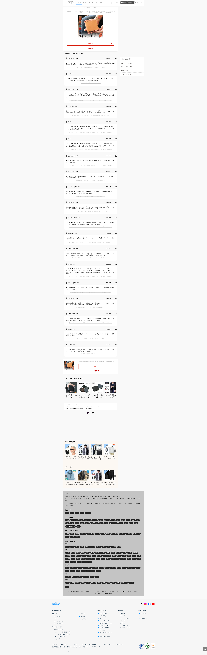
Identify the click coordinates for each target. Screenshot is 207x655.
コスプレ (67, 586)
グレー (80, 576)
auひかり (56, 619)
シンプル (67, 570)
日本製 (82, 558)
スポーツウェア (129, 533)
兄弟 (104, 582)
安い (134, 558)
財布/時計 (108, 533)
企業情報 (120, 610)
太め (84, 555)
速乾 (82, 546)
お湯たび (88, 591)
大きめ (73, 555)
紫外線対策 (135, 552)
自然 (78, 570)
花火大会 (123, 520)
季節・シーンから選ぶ (126, 63)
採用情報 (122, 623)
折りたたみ (119, 555)
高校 (67, 523)
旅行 (138, 520)
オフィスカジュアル (74, 520)
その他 (67, 536)
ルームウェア (122, 533)
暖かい (87, 552)
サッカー (131, 523)
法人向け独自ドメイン (105, 636)
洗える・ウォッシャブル (90, 546)
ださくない (130, 552)
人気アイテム (107, 2)
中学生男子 (77, 582)
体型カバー (93, 558)
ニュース (122, 620)
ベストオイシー (105, 591)
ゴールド (96, 576)
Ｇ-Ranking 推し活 (108, 593)
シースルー (80, 567)
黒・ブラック (74, 576)
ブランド (122, 616)
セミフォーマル (87, 520)
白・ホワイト (68, 576)
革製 (129, 567)
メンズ (79, 2)
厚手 (124, 555)
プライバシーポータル (108, 644)
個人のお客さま (56, 610)
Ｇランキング (71, 591)
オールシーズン (88, 512)
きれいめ (82, 570)
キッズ (84, 2)
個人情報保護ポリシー (95, 644)
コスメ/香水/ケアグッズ (75, 536)
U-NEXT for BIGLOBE (60, 636)
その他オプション (58, 639)
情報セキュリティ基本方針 (74, 647)
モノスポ (112, 591)
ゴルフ (126, 523)
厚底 (108, 558)
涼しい (92, 552)
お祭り (118, 520)
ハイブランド (123, 558)
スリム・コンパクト (107, 555)
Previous (66, 388)
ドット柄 (119, 567)
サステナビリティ (124, 618)
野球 (136, 523)
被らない (113, 552)
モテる (112, 558)
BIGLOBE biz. (103, 613)
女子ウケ (117, 558)
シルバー (92, 576)
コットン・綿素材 (87, 567)
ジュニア (67, 582)
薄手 (129, 555)
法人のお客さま (101, 610)
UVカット (67, 546)
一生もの (129, 558)
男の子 (108, 582)
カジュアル (72, 570)
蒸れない (78, 552)
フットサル (121, 523)
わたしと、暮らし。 (96, 591)
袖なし (73, 558)
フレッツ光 (102, 618)
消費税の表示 (63, 644)
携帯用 (113, 555)
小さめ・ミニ (78, 555)
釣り (78, 526)
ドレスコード (94, 520)
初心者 (82, 582)
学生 (118, 582)
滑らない (73, 552)
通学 (82, 523)
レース (123, 567)
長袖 (139, 555)
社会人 (113, 582)
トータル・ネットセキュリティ (62, 634)
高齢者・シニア (124, 582)
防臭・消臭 (98, 546)
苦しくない (67, 552)
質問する (123, 2)
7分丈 (78, 558)
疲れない (82, 552)
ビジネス (67, 520)
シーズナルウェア (136, 533)
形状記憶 (119, 546)
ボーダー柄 (101, 567)
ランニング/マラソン (113, 523)
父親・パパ (93, 582)
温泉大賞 (83, 616)
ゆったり (89, 555)
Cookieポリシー (120, 644)
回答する (130, 2)
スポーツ (101, 523)
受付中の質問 (99, 2)
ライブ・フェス (107, 520)
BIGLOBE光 (57, 616)
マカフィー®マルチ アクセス (107, 633)
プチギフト (88, 582)
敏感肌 (98, 558)
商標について (86, 647)
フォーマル (98, 570)
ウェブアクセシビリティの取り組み (78, 644)
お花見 (113, 520)
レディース (90, 2)
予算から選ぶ (124, 70)
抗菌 (108, 546)
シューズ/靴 (97, 533)
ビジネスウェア (83, 533)
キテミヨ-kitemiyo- (69, 404)
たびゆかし (135, 591)
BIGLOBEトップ (96, 647)
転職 (81, 520)
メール (142, 616)
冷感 (72, 546)
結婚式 (91, 523)
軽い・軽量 (99, 555)
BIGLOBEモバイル (58, 621)
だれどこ (77, 591)
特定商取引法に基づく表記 (58, 647)
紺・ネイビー (86, 576)
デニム (67, 567)
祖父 (99, 582)
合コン (132, 520)
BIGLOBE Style (124, 625)
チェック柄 (107, 567)
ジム (106, 523)
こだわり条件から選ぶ (126, 74)
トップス (67, 533)
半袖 (134, 555)
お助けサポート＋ (58, 629)
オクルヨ (83, 591)
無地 (133, 567)
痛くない (124, 552)
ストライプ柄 (113, 567)
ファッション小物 (114, 533)
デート (128, 520)
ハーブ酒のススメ (99, 593)
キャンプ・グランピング (70, 526)
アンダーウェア (90, 533)
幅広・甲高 (67, 558)
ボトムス (77, 533)
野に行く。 (118, 591)
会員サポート (143, 618)
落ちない (108, 552)
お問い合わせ (55, 644)
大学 (72, 523)
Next (115, 388)
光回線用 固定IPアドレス (106, 623)
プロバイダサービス (105, 620)
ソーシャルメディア (125, 627)
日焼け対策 (67, 555)
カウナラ (124, 591)
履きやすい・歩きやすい (100, 552)
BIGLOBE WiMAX (58, 623)
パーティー (100, 520)
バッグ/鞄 (103, 533)
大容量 (94, 555)
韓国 (87, 558)
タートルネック (73, 567)
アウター (72, 533)
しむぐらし (83, 619)
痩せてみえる (118, 552)
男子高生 (72, 582)
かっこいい (93, 570)
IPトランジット (104, 630)
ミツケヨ (129, 591)
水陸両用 (103, 546)
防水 (77, 546)
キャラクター (131, 582)
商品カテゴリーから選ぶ (127, 66)
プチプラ (138, 558)
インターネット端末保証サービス (62, 632)
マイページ (139, 2)
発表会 (77, 523)
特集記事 (116, 2)
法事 (96, 523)
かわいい (138, 567)
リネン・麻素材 (95, 567)
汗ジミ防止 (114, 546)
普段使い (87, 570)
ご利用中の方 (142, 610)
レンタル (103, 558)
